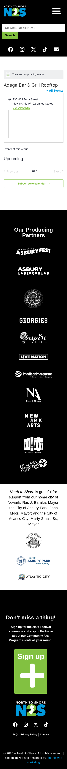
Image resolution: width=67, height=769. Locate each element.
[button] (56, 11)
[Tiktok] (45, 49)
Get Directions (21, 107)
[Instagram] (22, 49)
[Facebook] (11, 49)
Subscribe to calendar (32, 183)
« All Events (54, 90)
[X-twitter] (33, 49)
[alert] (33, 74)
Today (33, 170)
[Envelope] (56, 49)
